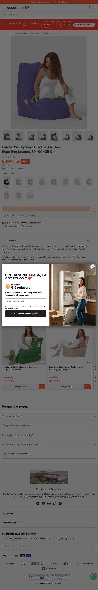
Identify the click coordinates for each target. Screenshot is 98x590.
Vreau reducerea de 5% (25, 313)
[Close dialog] (93, 267)
